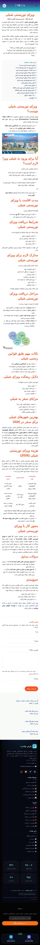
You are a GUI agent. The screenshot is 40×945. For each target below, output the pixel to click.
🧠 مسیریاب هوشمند (31, 848)
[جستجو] (36, 5)
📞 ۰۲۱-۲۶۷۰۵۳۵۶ (31, 763)
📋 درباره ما (33, 839)
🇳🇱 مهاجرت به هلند (31, 826)
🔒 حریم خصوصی (32, 851)
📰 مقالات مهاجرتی (31, 845)
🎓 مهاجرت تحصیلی (31, 782)
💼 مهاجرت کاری (32, 785)
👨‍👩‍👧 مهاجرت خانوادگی (31, 791)
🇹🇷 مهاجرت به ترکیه (31, 820)
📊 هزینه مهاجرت (32, 797)
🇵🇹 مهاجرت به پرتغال (31, 817)
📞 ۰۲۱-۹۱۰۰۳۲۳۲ (31, 760)
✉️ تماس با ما (33, 842)
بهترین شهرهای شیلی (31, 721)
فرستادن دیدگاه (31, 689)
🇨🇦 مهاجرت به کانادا (31, 807)
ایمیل (36, 641)
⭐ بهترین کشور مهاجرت (30, 794)
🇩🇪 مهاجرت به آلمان (31, 810)
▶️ (26, 772)
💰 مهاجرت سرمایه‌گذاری (29, 788)
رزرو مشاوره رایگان (18, 923)
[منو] (4, 6)
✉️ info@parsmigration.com (28, 766)
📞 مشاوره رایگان (32, 836)
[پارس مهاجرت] (20, 909)
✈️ (30, 772)
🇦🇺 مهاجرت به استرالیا (30, 813)
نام (36, 632)
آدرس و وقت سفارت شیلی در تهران (27, 701)
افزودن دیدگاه (33, 650)
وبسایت (36, 678)
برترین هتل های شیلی (31, 711)
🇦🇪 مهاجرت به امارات (31, 823)
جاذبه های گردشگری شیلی (30, 731)
